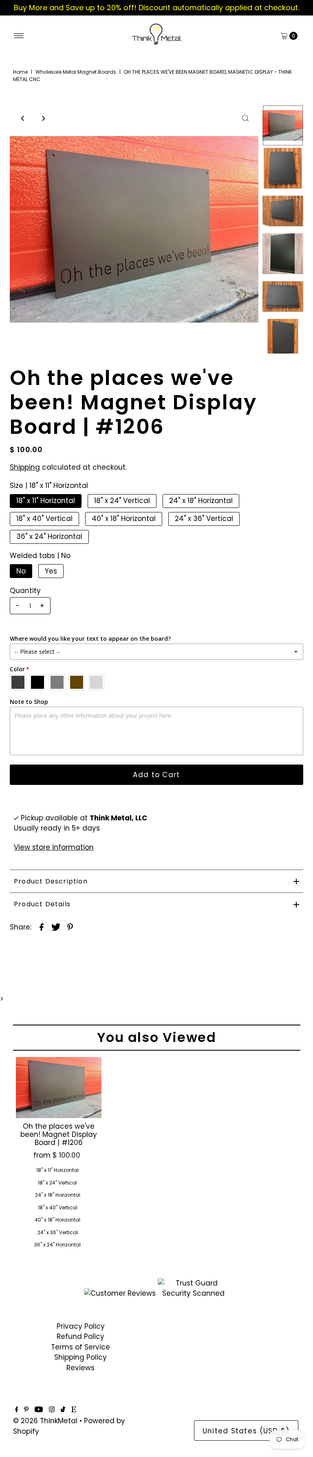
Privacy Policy (81, 1326)
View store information (54, 847)
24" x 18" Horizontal (201, 500)
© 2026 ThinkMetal (45, 1421)
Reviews (80, 1368)
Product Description (51, 881)
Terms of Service (80, 1347)
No (21, 571)
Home (20, 71)
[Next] (43, 118)
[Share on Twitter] (56, 926)
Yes (51, 571)
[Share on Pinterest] (70, 926)
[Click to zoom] (245, 118)
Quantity (25, 590)
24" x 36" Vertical (204, 518)
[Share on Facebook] (41, 926)
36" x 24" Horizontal (49, 536)
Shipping (25, 467)
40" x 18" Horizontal (124, 518)
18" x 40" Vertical (44, 518)
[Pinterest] (26, 1410)
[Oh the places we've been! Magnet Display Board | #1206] (58, 1087)
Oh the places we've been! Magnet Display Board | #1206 (58, 1134)
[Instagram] (52, 1410)
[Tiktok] (63, 1410)
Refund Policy (80, 1336)
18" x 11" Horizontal (45, 500)
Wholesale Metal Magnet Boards (75, 71)
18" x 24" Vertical (122, 500)
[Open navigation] (19, 36)
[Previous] (23, 118)
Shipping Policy (80, 1357)
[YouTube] (39, 1410)
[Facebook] (16, 1410)
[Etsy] (73, 1410)
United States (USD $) (246, 1431)
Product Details (42, 904)
